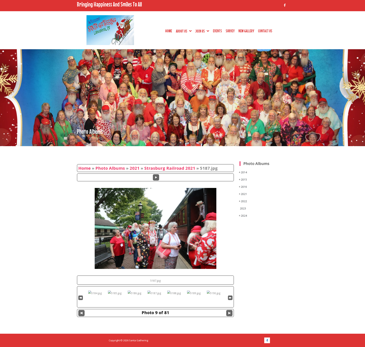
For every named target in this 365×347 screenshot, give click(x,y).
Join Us (200, 31)
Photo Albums (110, 168)
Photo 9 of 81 (155, 312)
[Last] (230, 297)
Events (217, 31)
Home (168, 31)
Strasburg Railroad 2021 (169, 168)
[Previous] (81, 313)
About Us (181, 31)
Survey (230, 31)
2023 (243, 208)
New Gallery (246, 31)
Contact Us (265, 31)
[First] (80, 297)
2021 (135, 168)
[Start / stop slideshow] (156, 177)
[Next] (229, 313)
